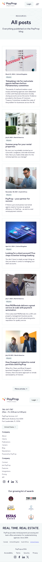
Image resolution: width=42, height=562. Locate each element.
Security (26, 553)
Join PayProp (6, 465)
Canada (5, 542)
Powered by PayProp (9, 454)
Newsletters (6, 451)
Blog (3, 448)
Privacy (35, 553)
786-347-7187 (7, 409)
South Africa (25, 542)
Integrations (6, 471)
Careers (5, 445)
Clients (4, 439)
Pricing (4, 474)
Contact (5, 462)
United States (34, 542)
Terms (18, 553)
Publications (6, 442)
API (3, 477)
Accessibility (8, 553)
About (4, 436)
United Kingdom (14, 542)
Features (5, 468)
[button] (35, 400)
